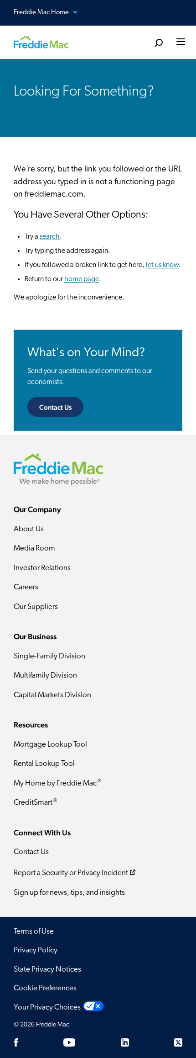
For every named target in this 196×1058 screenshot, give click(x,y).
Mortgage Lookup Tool (50, 744)
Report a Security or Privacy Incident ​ (71, 873)
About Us (29, 529)
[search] (158, 43)
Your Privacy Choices (47, 1007)
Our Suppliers (36, 607)
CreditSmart (35, 802)
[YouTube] (69, 1042)
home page (81, 279)
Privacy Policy (35, 950)
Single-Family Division (49, 656)
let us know (162, 265)
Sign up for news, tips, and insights (69, 893)
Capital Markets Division (52, 695)
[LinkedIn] (125, 1042)
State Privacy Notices (47, 969)
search (50, 236)
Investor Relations (42, 568)
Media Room (34, 548)
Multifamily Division (45, 675)
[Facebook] (16, 1042)
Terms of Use (34, 931)
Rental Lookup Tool (44, 764)
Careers (26, 587)
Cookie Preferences (45, 988)
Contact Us (55, 407)
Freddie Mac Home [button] (42, 12)
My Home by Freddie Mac (57, 783)
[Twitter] (178, 1042)
